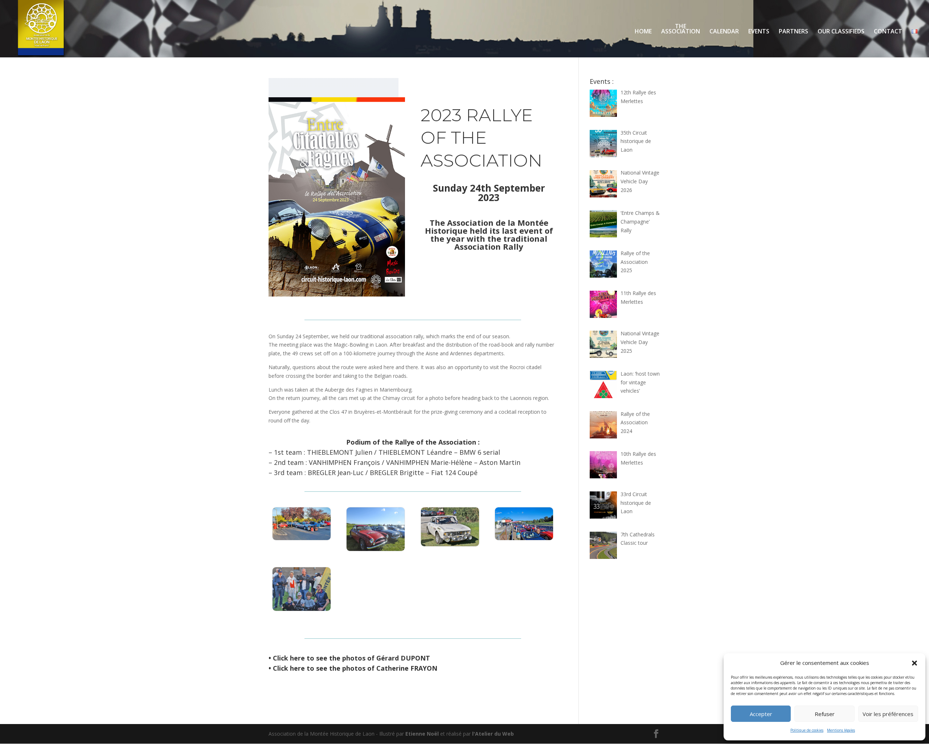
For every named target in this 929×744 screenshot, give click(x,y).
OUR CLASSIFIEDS (841, 32)
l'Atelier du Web (493, 733)
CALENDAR (724, 32)
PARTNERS (793, 32)
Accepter (761, 714)
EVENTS (758, 32)
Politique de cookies (806, 730)
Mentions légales (841, 730)
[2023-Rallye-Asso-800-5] (302, 610)
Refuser (825, 714)
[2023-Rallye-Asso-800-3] (450, 546)
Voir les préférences (888, 714)
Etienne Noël (422, 733)
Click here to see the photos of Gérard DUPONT (351, 658)
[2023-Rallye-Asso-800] (302, 539)
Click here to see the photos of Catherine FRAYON (355, 668)
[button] (914, 663)
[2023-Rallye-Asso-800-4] (524, 539)
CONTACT (888, 32)
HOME (643, 32)
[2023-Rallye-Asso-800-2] (376, 550)
